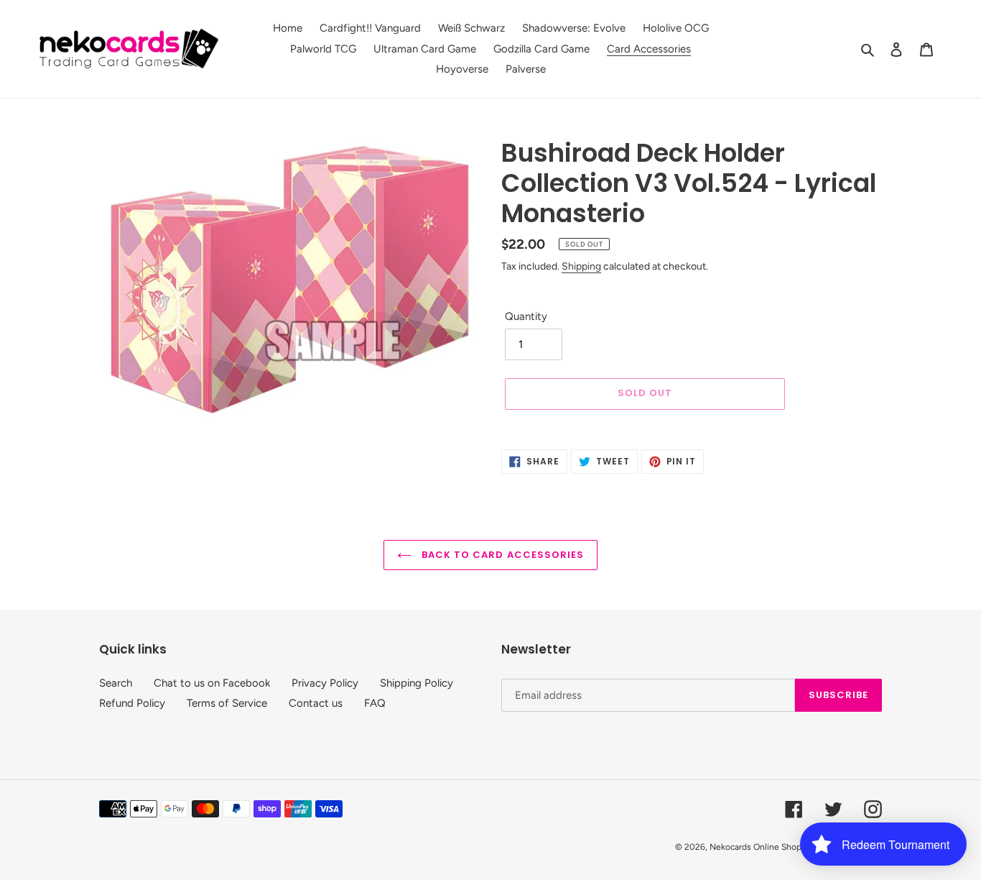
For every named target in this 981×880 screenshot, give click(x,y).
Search (115, 683)
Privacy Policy (325, 683)
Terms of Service (227, 703)
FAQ (375, 703)
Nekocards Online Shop (755, 847)
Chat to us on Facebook (212, 683)
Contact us (316, 703)
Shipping (581, 266)
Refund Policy (132, 703)
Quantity (526, 316)
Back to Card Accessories (501, 555)
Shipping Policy (416, 683)
